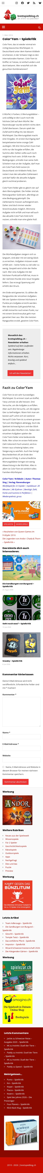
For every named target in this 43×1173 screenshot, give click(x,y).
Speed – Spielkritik (24, 1066)
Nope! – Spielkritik (15, 1086)
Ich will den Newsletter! (20, 373)
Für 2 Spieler (11, 842)
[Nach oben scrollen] (39, 1169)
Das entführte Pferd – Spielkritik (20, 940)
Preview (9, 870)
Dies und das (11, 863)
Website (7, 755)
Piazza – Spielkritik (15, 1090)
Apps (7, 856)
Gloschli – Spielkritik (14, 933)
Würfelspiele (22, 524)
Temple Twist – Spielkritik (17, 937)
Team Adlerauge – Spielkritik (18, 923)
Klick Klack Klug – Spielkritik (19, 1107)
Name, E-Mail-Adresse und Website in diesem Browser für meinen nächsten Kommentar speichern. (21, 770)
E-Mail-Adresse (11, 744)
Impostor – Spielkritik (15, 944)
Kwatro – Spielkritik (16, 1093)
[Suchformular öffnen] (39, 27)
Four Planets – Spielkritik (18, 1104)
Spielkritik (8, 524)
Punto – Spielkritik (15, 1079)
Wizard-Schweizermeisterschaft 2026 (22, 948)
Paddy (10, 1052)
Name (6, 732)
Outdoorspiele (12, 853)
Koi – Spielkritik (14, 1083)
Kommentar (9, 694)
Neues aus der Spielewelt (17, 835)
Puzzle (8, 867)
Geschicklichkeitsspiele (16, 846)
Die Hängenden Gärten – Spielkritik (21, 951)
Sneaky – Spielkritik (12, 661)
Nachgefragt (11, 860)
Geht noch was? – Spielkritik (17, 623)
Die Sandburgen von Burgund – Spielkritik (18, 585)
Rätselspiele (11, 849)
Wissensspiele (12, 839)
